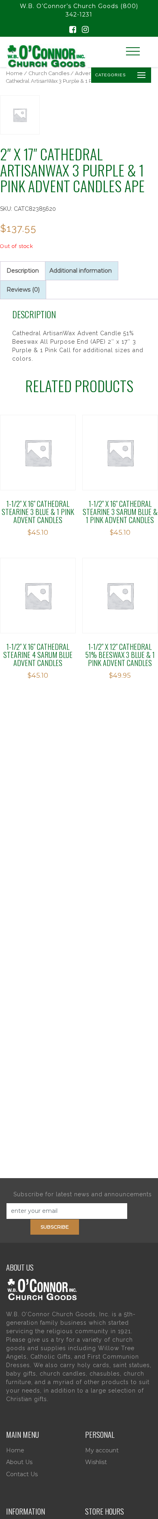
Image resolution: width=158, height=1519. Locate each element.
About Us (19, 1462)
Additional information (80, 270)
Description (22, 270)
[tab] (22, 270)
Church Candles (48, 73)
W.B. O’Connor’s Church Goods (69, 6)
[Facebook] (72, 30)
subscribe (55, 1227)
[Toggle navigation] (133, 51)
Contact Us (22, 1474)
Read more (38, 444)
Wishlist (96, 1462)
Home (14, 73)
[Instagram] (85, 30)
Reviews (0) (23, 289)
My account (102, 1450)
